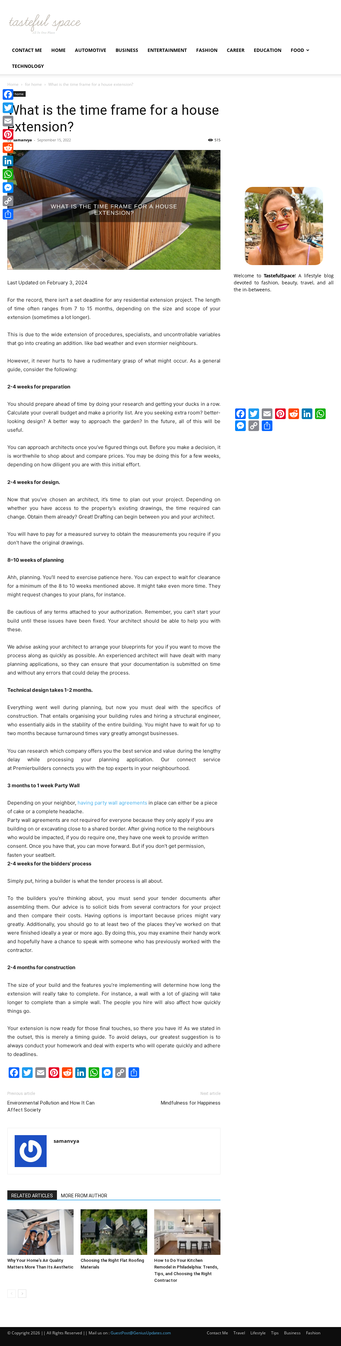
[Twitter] (8, 107)
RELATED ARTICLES (32, 1195)
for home (33, 84)
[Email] (8, 121)
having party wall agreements (112, 803)
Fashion (206, 50)
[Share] (8, 214)
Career (235, 50)
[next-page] (22, 1293)
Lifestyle (258, 1333)
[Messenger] (8, 187)
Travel (239, 1333)
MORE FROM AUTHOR (84, 1195)
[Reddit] (8, 147)
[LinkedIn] (8, 161)
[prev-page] (11, 1293)
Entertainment (167, 50)
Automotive (90, 50)
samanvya (22, 139)
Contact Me (27, 50)
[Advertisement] (284, 132)
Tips (275, 1333)
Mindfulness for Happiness (190, 1103)
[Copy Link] (8, 201)
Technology (28, 66)
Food (297, 50)
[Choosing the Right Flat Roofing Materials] (114, 1232)
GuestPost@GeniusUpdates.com (141, 1333)
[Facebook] (8, 94)
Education (267, 50)
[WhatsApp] (8, 174)
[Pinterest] (8, 134)
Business (127, 50)
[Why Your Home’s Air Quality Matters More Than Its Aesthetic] (40, 1232)
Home (58, 50)
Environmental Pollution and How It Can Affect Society (51, 1106)
